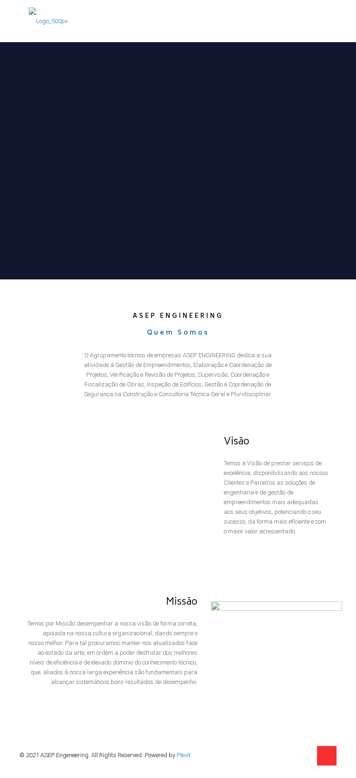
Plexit (184, 755)
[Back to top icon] (327, 755)
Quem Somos (178, 333)
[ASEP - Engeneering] (48, 21)
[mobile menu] (322, 21)
